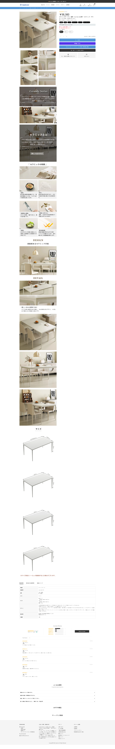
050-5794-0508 (23, 733)
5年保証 (65, 22)
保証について (60, 736)
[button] (94, 5)
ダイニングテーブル (86, 22)
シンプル (69, 22)
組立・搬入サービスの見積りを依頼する (77, 50)
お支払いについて (61, 738)
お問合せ (94, 36)
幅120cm (61, 31)
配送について (40, 583)
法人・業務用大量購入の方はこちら (68, 56)
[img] (25, 640)
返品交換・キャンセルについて (63, 735)
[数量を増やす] (66, 36)
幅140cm (66, 31)
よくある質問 (60, 728)
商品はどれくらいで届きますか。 (26, 692)
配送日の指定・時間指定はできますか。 (28, 695)
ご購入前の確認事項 (62, 730)
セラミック (80, 22)
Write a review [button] (82, 631)
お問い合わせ (86, 56)
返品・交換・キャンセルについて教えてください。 (30, 698)
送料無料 (61, 22)
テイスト (57, 4)
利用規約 (75, 728)
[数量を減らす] (60, 36)
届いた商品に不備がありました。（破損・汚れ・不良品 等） (32, 701)
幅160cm (71, 31)
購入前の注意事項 (30, 583)
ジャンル (47, 4)
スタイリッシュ (74, 22)
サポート (62, 4)
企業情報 (67, 4)
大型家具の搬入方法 (62, 731)
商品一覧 (42, 4)
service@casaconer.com (25, 735)
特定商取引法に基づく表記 (78, 731)
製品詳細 (21, 583)
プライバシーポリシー (78, 730)
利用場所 (52, 4)
